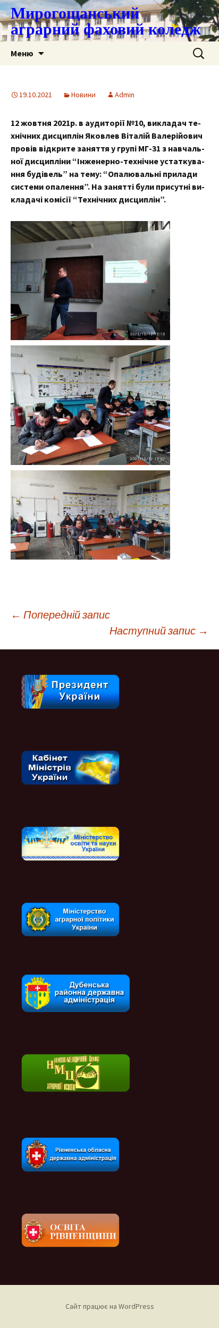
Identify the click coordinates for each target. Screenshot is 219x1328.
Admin (124, 94)
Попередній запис (60, 614)
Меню (22, 53)
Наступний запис (159, 630)
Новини (83, 94)
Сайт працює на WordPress (109, 1306)
